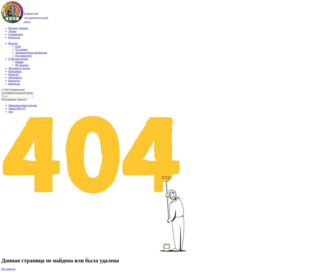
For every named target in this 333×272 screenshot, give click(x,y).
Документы (15, 77)
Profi (18, 46)
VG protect (21, 49)
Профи (19, 62)
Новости (13, 74)
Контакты (14, 37)
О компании (15, 34)
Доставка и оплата (19, 68)
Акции (12, 31)
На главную (8, 269)
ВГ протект (22, 65)
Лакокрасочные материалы (31, 52)
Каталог (13, 43)
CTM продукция (18, 58)
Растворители (23, 55)
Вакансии (14, 80)
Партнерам (14, 71)
